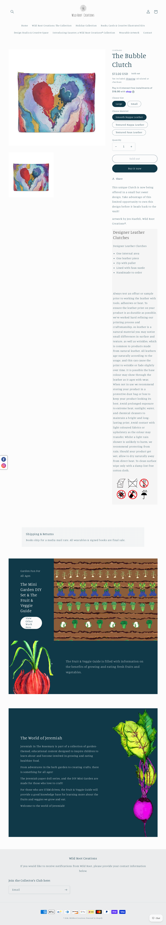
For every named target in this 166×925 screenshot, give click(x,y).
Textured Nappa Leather (130, 124)
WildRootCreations (77, 918)
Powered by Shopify (94, 918)
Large (119, 103)
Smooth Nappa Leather (129, 117)
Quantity (116, 140)
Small (134, 103)
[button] (12, 12)
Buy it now (135, 168)
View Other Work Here (29, 623)
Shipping (130, 78)
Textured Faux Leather (129, 132)
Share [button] (119, 178)
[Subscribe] (66, 890)
